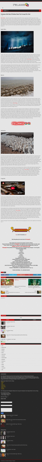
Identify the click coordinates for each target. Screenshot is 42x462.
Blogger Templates (12, 460)
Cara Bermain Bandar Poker (10, 321)
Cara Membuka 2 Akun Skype (10, 339)
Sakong (3, 366)
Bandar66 (3, 349)
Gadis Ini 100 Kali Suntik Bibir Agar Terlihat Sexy (20, 287)
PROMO (3, 364)
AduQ (2, 345)
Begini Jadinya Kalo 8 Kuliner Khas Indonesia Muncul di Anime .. (6, 287)
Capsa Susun (4, 354)
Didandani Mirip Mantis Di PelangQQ (12, 415)
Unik (4, 272)
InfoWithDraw (4, 357)
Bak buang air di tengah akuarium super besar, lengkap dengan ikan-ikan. (34, 287)
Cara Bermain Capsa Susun (10, 326)
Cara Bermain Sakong (9, 330)
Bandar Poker (4, 347)
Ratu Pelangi (3, 17)
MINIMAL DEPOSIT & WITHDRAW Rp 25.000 (21, 246)
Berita (3, 352)
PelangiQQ (28, 239)
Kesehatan (3, 359)
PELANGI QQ (3, 361)
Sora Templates (6, 460)
